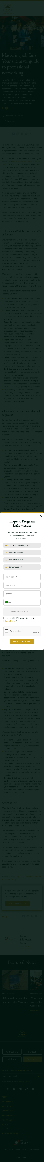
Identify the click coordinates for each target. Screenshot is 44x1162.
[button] (6, 602)
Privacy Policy (9, 621)
